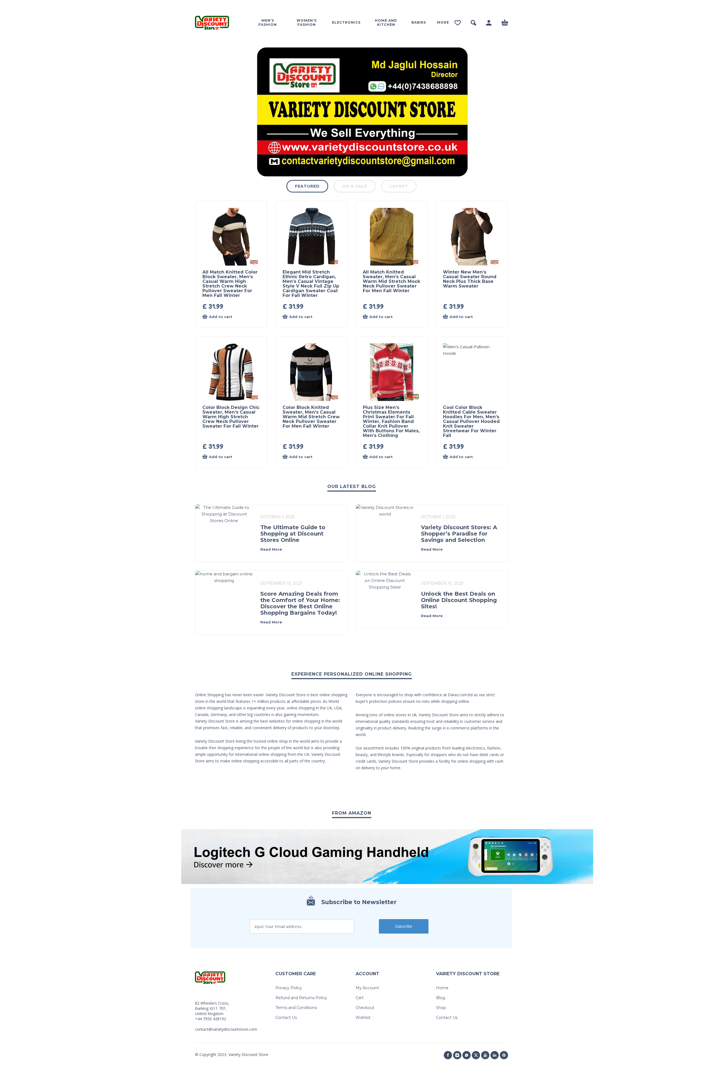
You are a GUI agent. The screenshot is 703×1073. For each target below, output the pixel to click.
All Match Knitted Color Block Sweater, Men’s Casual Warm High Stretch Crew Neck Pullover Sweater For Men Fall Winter (230, 283)
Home (442, 987)
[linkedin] (494, 1055)
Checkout (365, 1007)
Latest (399, 186)
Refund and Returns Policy (301, 997)
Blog (440, 997)
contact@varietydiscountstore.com (226, 1029)
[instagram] (457, 1055)
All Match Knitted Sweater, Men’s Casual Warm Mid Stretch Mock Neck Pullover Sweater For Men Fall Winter (391, 281)
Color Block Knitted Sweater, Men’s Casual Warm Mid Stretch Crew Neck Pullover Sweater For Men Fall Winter (311, 417)
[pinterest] (504, 1055)
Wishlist (363, 1017)
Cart (360, 997)
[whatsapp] (466, 1055)
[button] (473, 23)
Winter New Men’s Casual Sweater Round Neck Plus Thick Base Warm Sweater (469, 279)
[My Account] (489, 23)
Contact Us (286, 1017)
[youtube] (485, 1055)
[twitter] (476, 1055)
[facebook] (448, 1055)
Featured (307, 186)
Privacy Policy (288, 987)
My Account (367, 987)
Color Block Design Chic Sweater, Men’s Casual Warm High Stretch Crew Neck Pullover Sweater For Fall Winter (231, 417)
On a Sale (354, 186)
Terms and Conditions (296, 1007)
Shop (441, 1007)
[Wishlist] (457, 23)
